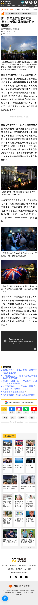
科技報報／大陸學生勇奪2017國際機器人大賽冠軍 (10, 488)
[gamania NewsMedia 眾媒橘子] (19, 586)
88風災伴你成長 (23, 9)
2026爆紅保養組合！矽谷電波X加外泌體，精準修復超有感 (30, 504)
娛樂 (24, 5)
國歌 (31, 417)
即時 (8, 5)
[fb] (10, 577)
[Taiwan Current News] (22, 2)
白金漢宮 (22, 417)
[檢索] (31, 2)
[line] (21, 577)
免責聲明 (13, 565)
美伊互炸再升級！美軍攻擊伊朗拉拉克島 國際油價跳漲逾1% (19, 466)
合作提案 (27, 569)
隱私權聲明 (22, 565)
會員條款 (10, 569)
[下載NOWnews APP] (26, 2)
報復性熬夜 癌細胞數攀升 (7, 467)
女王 (12, 417)
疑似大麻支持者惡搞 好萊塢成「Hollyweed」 (7, 450)
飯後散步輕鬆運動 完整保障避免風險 (7, 521)
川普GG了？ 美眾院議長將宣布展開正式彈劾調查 (30, 466)
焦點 (2, 5)
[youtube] (26, 577)
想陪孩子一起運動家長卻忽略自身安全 (27, 541)
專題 (19, 5)
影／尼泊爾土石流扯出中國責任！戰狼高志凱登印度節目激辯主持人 (19, 450)
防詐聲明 (5, 565)
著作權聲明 (32, 565)
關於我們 (19, 569)
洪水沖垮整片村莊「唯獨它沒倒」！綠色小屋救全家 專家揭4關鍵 (7, 504)
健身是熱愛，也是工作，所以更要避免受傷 (10, 541)
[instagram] (16, 577)
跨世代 (35, 9)
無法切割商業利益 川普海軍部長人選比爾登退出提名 (19, 504)
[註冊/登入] (35, 2)
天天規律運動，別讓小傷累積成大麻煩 (30, 450)
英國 (5, 417)
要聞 (13, 5)
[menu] (36, 5)
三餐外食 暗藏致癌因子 (28, 487)
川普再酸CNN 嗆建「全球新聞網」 (30, 520)
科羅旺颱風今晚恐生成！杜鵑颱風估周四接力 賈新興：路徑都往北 (19, 520)
